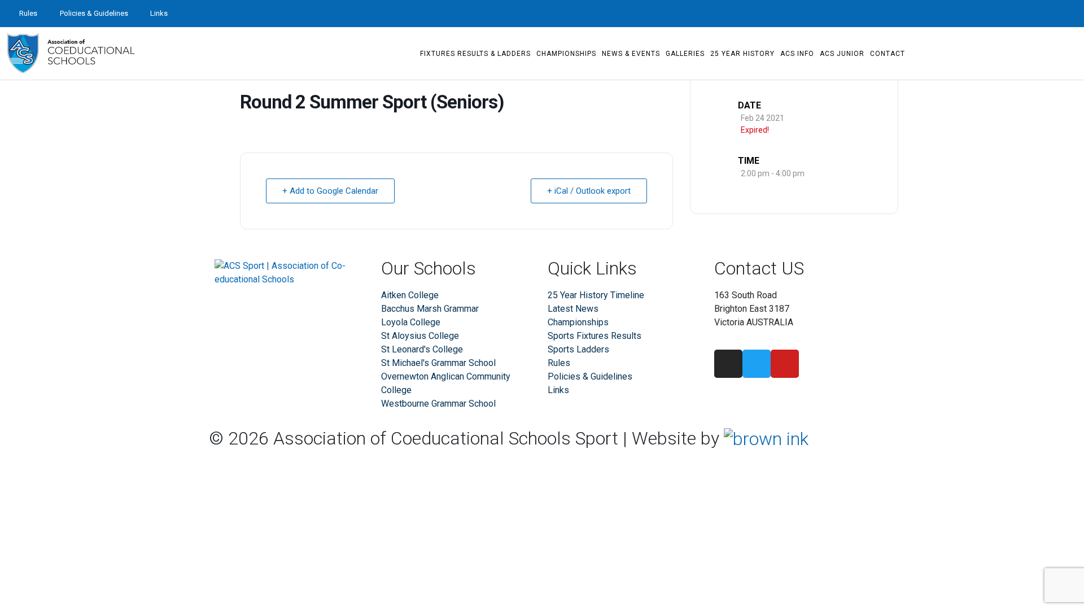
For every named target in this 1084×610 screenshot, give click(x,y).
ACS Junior (842, 54)
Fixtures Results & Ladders (475, 54)
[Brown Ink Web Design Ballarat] (766, 439)
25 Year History (742, 54)
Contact (887, 54)
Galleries (685, 54)
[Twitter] (1050, 13)
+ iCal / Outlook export (589, 191)
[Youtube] (1070, 13)
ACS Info (797, 54)
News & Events (631, 54)
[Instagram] (1030, 13)
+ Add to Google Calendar (330, 191)
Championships (566, 54)
